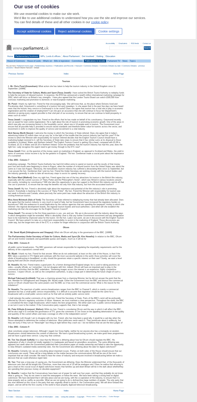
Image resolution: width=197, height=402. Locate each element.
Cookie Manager (114, 396)
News (125, 61)
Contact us (147, 43)
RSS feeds (135, 43)
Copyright (80, 397)
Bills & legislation (62, 61)
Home (10, 56)
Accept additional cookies (34, 31)
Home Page (118, 74)
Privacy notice (91, 396)
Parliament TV (113, 61)
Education (110, 56)
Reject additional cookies (75, 31)
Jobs (57, 397)
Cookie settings (108, 31)
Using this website (68, 397)
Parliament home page (25, 66)
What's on (47, 61)
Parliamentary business (26, 56)
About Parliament (71, 56)
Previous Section (16, 74)
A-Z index (9, 397)
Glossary (19, 397)
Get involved (88, 56)
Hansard (78, 66)
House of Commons (16, 61)
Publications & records (95, 61)
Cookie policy (102, 396)
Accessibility (110, 43)
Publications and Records (64, 66)
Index (66, 74)
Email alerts (123, 43)
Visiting (99, 56)
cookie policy (99, 22)
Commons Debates (91, 66)
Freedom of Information (44, 397)
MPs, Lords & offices (50, 56)
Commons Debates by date (110, 66)
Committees (77, 61)
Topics (133, 61)
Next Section (14, 390)
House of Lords (34, 61)
